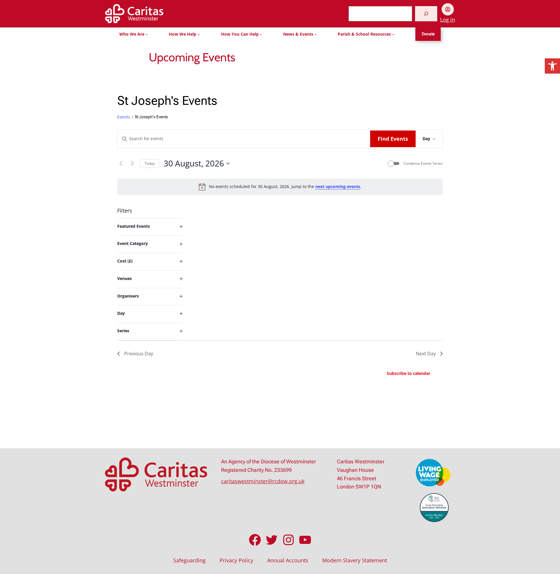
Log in (447, 19)
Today (150, 163)
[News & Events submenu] (315, 34)
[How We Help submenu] (198, 34)
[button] (552, 66)
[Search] (426, 13)
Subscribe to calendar (408, 373)
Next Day (426, 353)
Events (123, 117)
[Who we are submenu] (147, 34)
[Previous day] (120, 163)
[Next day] (132, 163)
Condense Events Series (423, 163)
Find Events (393, 138)
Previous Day (138, 353)
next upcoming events (337, 186)
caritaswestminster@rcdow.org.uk (262, 481)
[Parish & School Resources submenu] (393, 34)
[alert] (280, 187)
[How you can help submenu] (261, 34)
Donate (428, 34)
